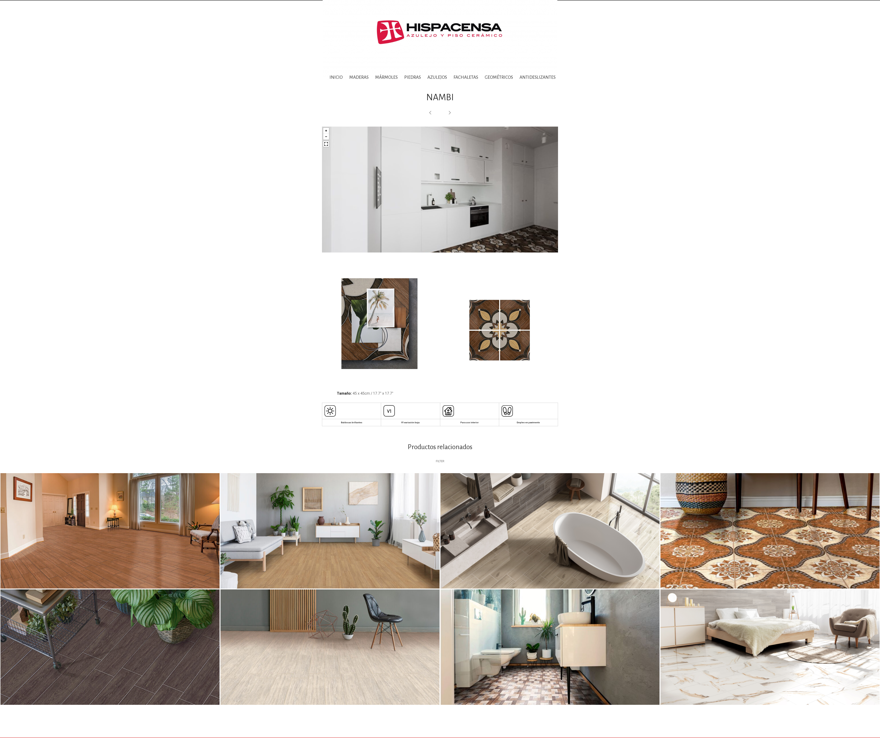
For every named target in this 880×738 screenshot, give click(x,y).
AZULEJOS (437, 77)
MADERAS (358, 77)
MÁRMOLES (386, 77)
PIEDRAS (412, 77)
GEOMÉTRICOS (499, 77)
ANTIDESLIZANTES (538, 77)
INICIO (336, 77)
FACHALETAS (466, 77)
